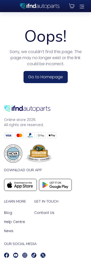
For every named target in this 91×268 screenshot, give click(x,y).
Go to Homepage (45, 77)
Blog (8, 212)
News (8, 230)
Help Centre (14, 221)
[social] (6, 255)
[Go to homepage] (45, 108)
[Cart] (72, 6)
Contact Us (44, 212)
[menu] (82, 6)
